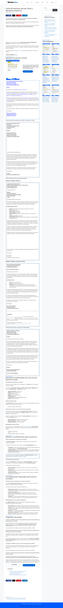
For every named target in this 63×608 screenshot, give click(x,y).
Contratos (37, 2)
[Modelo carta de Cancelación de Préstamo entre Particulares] (55, 74)
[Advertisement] (23, 34)
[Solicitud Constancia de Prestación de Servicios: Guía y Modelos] (46, 74)
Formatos (10, 597)
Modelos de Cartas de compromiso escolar (18, 571)
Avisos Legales (22, 605)
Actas (42, 2)
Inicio (27, 2)
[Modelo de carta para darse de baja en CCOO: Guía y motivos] (55, 95)
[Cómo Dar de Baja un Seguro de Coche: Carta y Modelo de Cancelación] (55, 54)
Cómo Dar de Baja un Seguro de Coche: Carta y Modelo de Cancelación (50, 35)
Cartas (31, 2)
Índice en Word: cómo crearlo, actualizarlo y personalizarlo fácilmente (49, 31)
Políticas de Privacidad (29, 605)
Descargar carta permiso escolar (28, 71)
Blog (47, 2)
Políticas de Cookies (36, 605)
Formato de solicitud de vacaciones (16, 572)
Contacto (52, 2)
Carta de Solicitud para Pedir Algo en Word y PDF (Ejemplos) (16, 599)
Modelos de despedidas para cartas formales (18, 574)
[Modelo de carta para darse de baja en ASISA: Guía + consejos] (46, 95)
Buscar (55, 10)
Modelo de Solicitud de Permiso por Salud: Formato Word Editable (46, 59)
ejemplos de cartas (18, 50)
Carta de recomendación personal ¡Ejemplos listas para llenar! (16, 598)
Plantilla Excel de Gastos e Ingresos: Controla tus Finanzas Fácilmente (50, 21)
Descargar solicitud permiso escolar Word (29, 565)
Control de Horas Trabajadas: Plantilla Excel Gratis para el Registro (49, 25)
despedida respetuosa (25, 426)
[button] (56, 2)
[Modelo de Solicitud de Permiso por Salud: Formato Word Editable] (46, 54)
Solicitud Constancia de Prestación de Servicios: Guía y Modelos (46, 79)
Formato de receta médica (15, 573)
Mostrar (15, 54)
